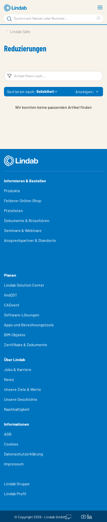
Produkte (12, 190)
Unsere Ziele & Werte (22, 389)
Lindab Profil (15, 493)
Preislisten (13, 210)
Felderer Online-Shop (22, 200)
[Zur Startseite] (16, 8)
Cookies (11, 444)
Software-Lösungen (21, 314)
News (9, 379)
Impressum (14, 463)
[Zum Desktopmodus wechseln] (68, 516)
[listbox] (97, 92)
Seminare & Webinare (23, 230)
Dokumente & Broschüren (26, 220)
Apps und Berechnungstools (29, 324)
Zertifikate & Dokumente (25, 344)
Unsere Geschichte (20, 399)
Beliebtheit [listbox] (45, 91)
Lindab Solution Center (24, 285)
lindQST (10, 295)
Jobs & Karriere (17, 369)
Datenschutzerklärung (23, 453)
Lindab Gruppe (17, 483)
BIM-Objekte (14, 334)
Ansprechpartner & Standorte (30, 240)
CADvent (11, 304)
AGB (7, 434)
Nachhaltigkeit (17, 409)
